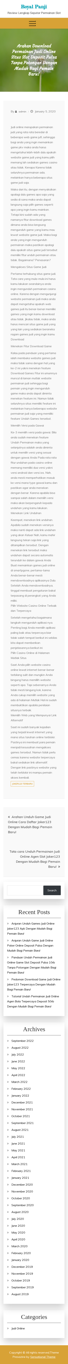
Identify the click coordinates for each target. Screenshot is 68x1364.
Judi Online (18, 1328)
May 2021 (18, 1150)
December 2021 (22, 1102)
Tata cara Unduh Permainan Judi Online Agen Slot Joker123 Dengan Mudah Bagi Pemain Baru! (34, 859)
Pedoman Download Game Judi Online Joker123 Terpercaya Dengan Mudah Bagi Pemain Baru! (34, 984)
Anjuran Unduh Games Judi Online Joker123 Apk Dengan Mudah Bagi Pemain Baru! (31, 928)
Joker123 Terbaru (22, 784)
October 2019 (20, 1280)
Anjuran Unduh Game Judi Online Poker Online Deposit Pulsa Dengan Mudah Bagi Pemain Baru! (30, 945)
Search (52, 890)
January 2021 (20, 1177)
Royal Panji (34, 6)
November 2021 (22, 1109)
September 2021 (22, 1123)
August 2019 (20, 1294)
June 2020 (18, 1225)
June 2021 (18, 1143)
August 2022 (20, 1047)
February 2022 (21, 1088)
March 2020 (19, 1246)
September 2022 (22, 1041)
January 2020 (20, 1260)
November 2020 (22, 1191)
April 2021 (18, 1157)
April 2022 (18, 1075)
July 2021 (17, 1136)
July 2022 (17, 1054)
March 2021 (19, 1164)
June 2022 (18, 1061)
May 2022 (18, 1068)
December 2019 (22, 1267)
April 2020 (18, 1239)
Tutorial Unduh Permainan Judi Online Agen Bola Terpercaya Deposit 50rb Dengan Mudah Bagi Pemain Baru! (33, 1001)
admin (22, 111)
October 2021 (20, 1116)
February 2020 (21, 1253)
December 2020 (22, 1184)
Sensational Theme (42, 1357)
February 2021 (21, 1171)
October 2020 (20, 1198)
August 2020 (20, 1212)
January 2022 (20, 1095)
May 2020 (18, 1232)
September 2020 (22, 1205)
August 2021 (20, 1130)
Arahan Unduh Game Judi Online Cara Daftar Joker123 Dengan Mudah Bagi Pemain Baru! (30, 824)
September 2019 (22, 1287)
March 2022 (19, 1082)
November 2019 (22, 1273)
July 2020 (17, 1219)
